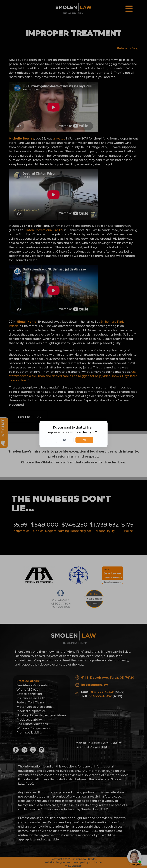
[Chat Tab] (73, 434)
